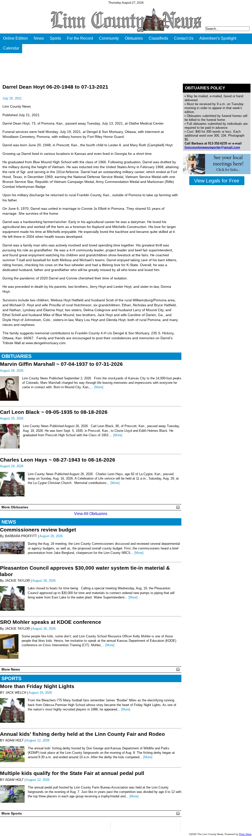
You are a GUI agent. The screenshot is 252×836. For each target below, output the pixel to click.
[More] (98, 387)
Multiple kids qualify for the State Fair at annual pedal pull (72, 773)
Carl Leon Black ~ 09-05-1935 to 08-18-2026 (54, 412)
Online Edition (15, 38)
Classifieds (158, 38)
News (39, 38)
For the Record (80, 38)
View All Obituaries (90, 514)
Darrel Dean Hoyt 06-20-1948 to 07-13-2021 (55, 87)
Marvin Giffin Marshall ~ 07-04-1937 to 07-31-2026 (61, 364)
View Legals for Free (216, 180)
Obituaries (134, 38)
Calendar (11, 48)
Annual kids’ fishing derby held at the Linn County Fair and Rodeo (82, 734)
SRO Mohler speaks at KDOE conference (50, 622)
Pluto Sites (245, 834)
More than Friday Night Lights (37, 686)
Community (109, 38)
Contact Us (183, 38)
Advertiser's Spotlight (217, 38)
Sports (55, 38)
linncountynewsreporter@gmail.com (212, 147)
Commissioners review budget (38, 529)
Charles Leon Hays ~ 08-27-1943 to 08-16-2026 (57, 460)
